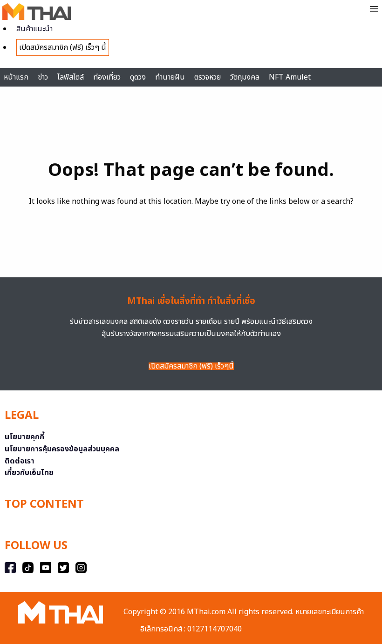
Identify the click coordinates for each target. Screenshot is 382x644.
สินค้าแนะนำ (34, 28)
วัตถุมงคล (244, 77)
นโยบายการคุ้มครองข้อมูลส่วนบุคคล (62, 449)
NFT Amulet (290, 77)
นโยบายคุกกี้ (24, 437)
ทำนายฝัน (170, 77)
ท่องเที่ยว (107, 77)
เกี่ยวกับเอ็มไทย (29, 472)
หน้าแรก (16, 77)
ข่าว (43, 77)
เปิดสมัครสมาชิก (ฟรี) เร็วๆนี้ (191, 366)
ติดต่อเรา (19, 461)
